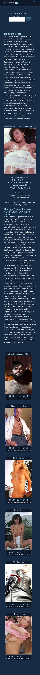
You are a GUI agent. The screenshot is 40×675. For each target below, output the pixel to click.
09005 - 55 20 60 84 (20, 180)
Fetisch (24, 205)
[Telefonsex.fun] (12, 3)
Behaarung (17, 205)
